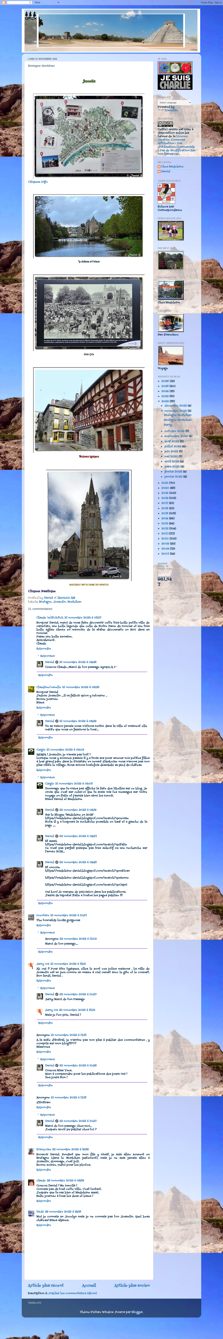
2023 (166, 396)
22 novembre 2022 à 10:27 (78, 994)
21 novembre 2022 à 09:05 (74, 784)
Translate (171, 110)
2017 (165, 503)
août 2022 (172, 441)
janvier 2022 (173, 477)
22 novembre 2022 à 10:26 (78, 1066)
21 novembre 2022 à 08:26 (78, 662)
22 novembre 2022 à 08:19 (78, 810)
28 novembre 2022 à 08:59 (65, 1181)
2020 (166, 488)
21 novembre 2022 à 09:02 (65, 750)
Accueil (89, 1285)
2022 (166, 401)
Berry (168, 425)
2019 (165, 493)
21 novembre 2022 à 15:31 (68, 964)
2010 (166, 539)
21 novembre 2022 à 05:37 (82, 618)
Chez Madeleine (172, 167)
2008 (166, 549)
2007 (166, 554)
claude (41, 1181)
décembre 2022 (176, 406)
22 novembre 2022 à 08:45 (78, 862)
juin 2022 (171, 451)
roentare (42, 915)
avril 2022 (172, 462)
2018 (165, 498)
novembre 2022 (176, 411)
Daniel (49, 662)
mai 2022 (171, 457)
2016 (165, 508)
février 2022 (173, 472)
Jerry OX (42, 964)
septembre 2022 (176, 436)
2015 (165, 513)
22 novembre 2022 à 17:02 (78, 939)
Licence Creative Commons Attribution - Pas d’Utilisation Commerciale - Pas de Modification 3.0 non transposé (176, 145)
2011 (165, 534)
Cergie (40, 750)
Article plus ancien (132, 1285)
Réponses (47, 656)
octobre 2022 (174, 431)
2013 (165, 524)
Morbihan (74, 602)
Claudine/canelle (48, 687)
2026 (166, 381)
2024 (166, 391)
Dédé (40, 1212)
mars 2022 (172, 467)
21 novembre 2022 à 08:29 (78, 721)
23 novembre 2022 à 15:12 (77, 1010)
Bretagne (45, 602)
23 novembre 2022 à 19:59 (70, 1149)
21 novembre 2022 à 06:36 (80, 687)
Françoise (43, 1149)
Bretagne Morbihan (177, 415)
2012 (165, 529)
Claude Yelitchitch (49, 618)
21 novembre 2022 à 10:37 (68, 915)
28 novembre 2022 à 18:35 (63, 1212)
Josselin (59, 602)
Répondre (43, 649)
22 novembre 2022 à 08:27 (78, 836)
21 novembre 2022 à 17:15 (68, 1035)
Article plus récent (46, 1285)
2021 (165, 483)
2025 (166, 386)
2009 (166, 544)
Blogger (137, 1312)
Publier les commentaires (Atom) (73, 1293)
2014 (165, 518)
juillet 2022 (173, 446)
